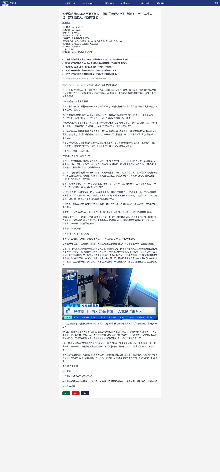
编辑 (66, 393)
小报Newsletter (90, 3)
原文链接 (66, 22)
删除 (75, 393)
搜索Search (71, 3)
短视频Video (109, 3)
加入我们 (161, 3)
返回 (85, 393)
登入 (217, 3)
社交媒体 (146, 3)
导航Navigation (128, 3)
